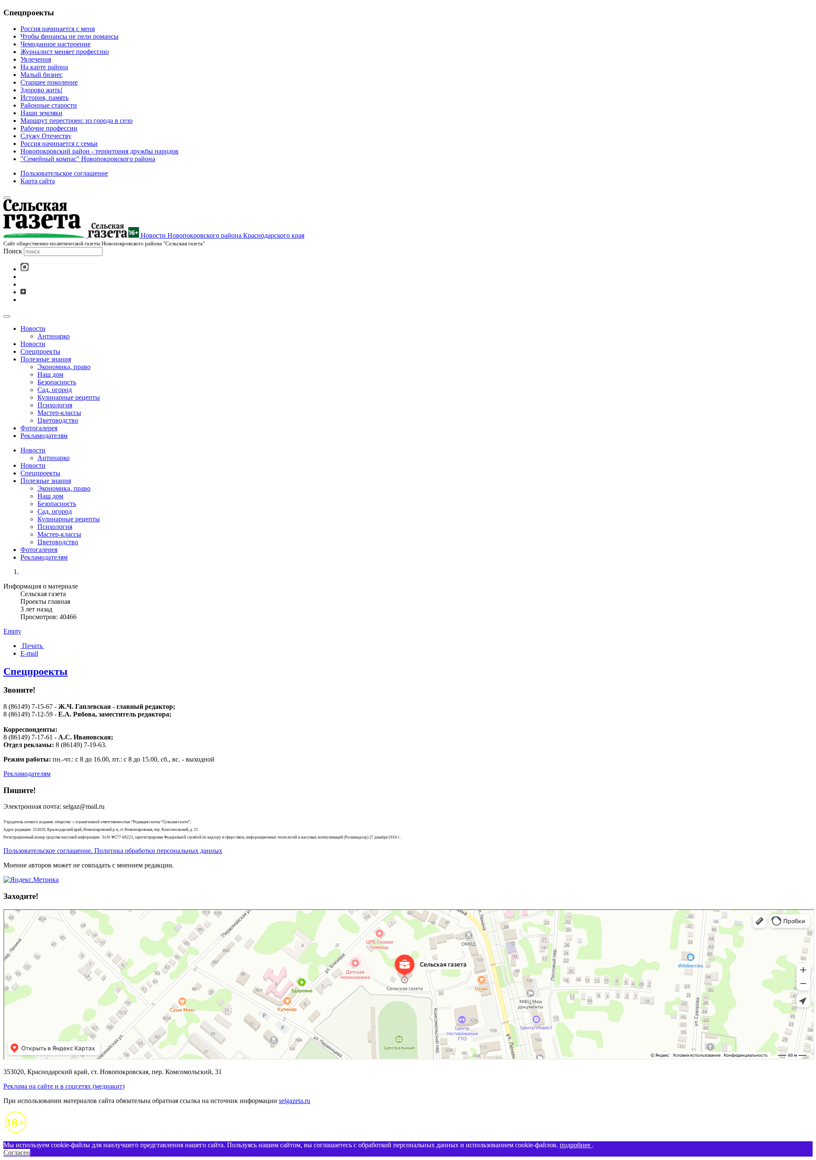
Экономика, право (64, 366)
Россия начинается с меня (57, 28)
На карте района (44, 67)
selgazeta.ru (294, 1100)
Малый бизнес (41, 74)
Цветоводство (57, 420)
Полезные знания (45, 359)
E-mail (29, 653)
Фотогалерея (38, 428)
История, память (44, 97)
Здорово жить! (41, 90)
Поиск (12, 251)
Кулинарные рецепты (68, 397)
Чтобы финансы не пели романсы (69, 36)
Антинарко (53, 336)
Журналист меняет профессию (64, 51)
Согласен (16, 1152)
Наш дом (50, 374)
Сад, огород (54, 389)
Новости (32, 328)
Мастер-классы (59, 412)
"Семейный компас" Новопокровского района (87, 158)
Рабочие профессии (48, 128)
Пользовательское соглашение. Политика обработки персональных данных (112, 850)
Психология (54, 405)
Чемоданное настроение (55, 44)
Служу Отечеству (45, 135)
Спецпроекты (40, 351)
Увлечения (35, 59)
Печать (32, 645)
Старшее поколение (49, 82)
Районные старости (48, 105)
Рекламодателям (44, 435)
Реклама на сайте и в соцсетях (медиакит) (64, 1086)
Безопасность (56, 382)
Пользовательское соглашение (64, 173)
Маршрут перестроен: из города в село (76, 120)
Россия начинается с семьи (59, 143)
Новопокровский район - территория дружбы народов (99, 151)
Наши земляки (41, 113)
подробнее (576, 1145)
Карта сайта (37, 181)
